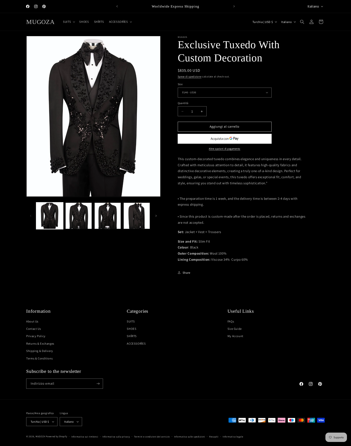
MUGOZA (40, 436)
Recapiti (214, 436)
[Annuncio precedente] (117, 6)
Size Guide (235, 329)
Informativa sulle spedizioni (189, 436)
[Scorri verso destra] (156, 215)
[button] (69, 21)
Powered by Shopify (56, 436)
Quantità (183, 103)
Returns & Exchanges (40, 343)
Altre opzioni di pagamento (224, 149)
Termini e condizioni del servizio (152, 436)
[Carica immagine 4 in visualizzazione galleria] (136, 215)
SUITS (131, 321)
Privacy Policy (36, 336)
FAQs (231, 321)
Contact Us (33, 329)
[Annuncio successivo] (234, 6)
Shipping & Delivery (39, 351)
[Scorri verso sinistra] (30, 215)
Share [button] (186, 273)
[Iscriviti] (98, 383)
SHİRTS (132, 336)
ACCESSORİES (136, 343)
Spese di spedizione (190, 76)
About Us (32, 321)
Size (180, 84)
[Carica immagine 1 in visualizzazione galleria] (49, 215)
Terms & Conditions (39, 358)
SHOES (131, 329)
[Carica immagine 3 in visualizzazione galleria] (107, 215)
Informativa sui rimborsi (84, 436)
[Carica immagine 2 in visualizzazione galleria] (78, 215)
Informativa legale (233, 436)
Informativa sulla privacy (116, 436)
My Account (235, 336)
